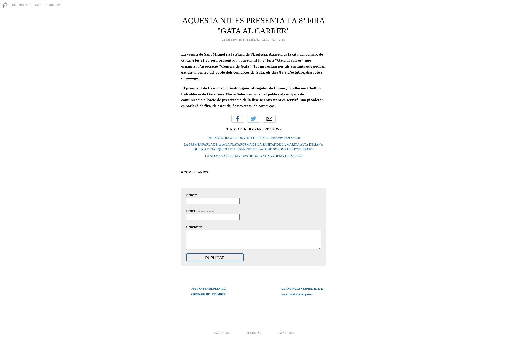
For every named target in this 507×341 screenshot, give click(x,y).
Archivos (253, 332)
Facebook (237, 119)
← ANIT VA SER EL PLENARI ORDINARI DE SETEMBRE (207, 291)
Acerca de (222, 332)
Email (269, 119)
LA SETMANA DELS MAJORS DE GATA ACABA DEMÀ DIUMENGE (253, 156)
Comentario (194, 227)
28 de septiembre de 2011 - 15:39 (245, 39)
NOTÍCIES (278, 39)
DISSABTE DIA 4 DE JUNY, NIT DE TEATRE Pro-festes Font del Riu (253, 137)
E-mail (201, 211)
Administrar (285, 332)
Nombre (191, 195)
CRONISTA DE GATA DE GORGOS (36, 5)
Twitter (253, 119)
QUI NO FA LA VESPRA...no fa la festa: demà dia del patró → (302, 291)
